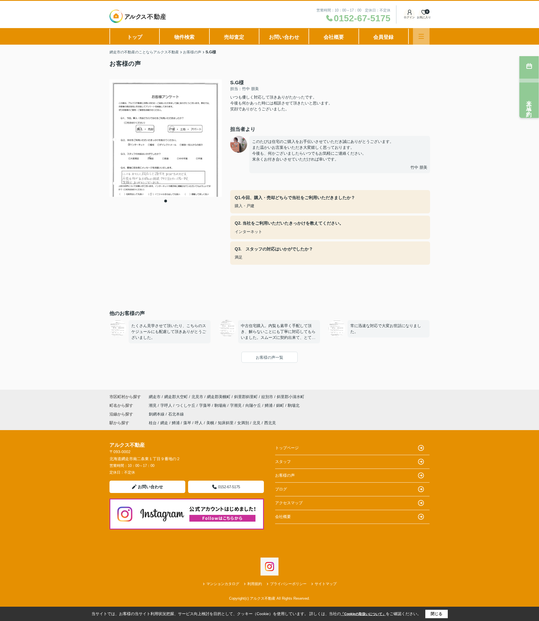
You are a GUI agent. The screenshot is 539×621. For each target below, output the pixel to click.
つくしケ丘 (186, 405)
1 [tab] (165, 201)
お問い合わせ (284, 37)
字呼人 (166, 405)
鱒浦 (269, 405)
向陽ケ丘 (253, 405)
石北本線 (176, 414)
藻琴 (187, 423)
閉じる (436, 613)
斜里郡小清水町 (290, 396)
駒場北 (294, 405)
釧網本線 (157, 414)
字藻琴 (205, 405)
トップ (134, 37)
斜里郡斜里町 (246, 396)
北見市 (197, 396)
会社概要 (334, 37)
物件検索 (184, 37)
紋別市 (267, 396)
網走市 (155, 396)
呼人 (199, 423)
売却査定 (234, 37)
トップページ (287, 448)
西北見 (270, 423)
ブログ (281, 489)
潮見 (153, 405)
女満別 (243, 423)
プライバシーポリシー (288, 584)
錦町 (280, 405)
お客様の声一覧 (269, 357)
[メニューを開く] (421, 36)
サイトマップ (326, 584)
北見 (257, 423)
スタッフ (283, 461)
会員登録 (383, 37)
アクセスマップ (289, 503)
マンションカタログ (222, 584)
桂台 (153, 423)
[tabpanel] (165, 138)
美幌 (210, 423)
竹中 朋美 (418, 167)
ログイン (409, 17)
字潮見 (236, 405)
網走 (164, 423)
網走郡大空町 (176, 396)
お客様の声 (285, 475)
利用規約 (254, 584)
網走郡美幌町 (218, 396)
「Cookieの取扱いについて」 (363, 614)
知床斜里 (226, 423)
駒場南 (220, 405)
